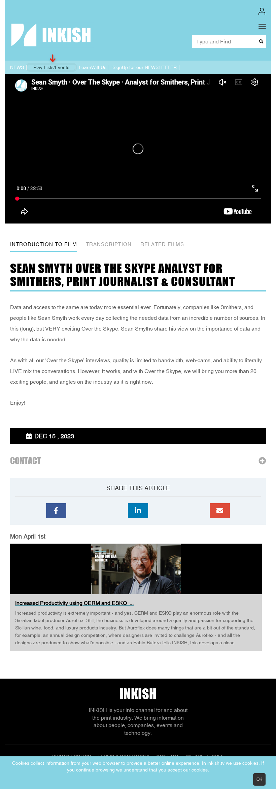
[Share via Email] (220, 510)
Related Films (162, 244)
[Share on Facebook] (56, 510)
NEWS (17, 67)
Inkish (138, 694)
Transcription (109, 244)
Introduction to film (43, 244)
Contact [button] (25, 461)
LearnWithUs (92, 67)
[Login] (262, 11)
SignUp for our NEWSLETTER (144, 67)
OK (259, 779)
